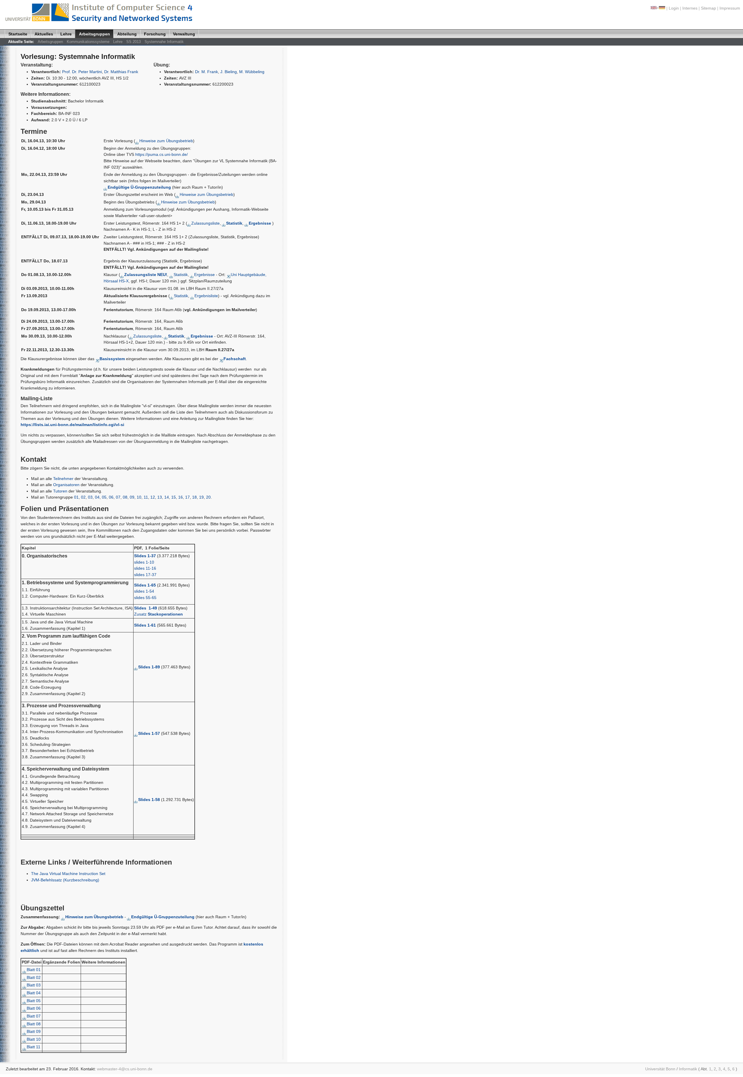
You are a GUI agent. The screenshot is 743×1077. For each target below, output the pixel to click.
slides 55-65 (145, 597)
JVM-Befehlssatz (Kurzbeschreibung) (65, 880)
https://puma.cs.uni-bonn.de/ (161, 154)
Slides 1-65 (145, 585)
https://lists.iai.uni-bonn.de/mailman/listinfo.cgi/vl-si (72, 424)
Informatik (688, 1069)
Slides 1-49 (145, 608)
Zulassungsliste (205, 223)
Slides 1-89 (149, 667)
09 (132, 497)
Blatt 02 (34, 977)
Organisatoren (66, 484)
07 (118, 497)
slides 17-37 (145, 574)
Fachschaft (234, 358)
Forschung (155, 34)
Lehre (66, 34)
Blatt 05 (34, 1000)
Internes (689, 8)
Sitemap (708, 8)
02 (83, 497)
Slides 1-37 (145, 555)
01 (76, 497)
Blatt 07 (34, 1016)
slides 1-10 (144, 562)
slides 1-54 (144, 591)
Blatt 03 (34, 985)
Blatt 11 (33, 1046)
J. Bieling (228, 71)
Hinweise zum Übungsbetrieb (166, 140)
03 (90, 497)
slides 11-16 (145, 568)
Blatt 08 (34, 1024)
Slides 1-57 (149, 733)
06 (111, 497)
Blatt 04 (34, 993)
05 (104, 497)
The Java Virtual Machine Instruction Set (68, 873)
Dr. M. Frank (206, 71)
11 (146, 497)
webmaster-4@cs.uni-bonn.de (124, 1069)
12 (152, 497)
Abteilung (127, 34)
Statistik (181, 274)
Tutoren (60, 491)
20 (208, 497)
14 (166, 497)
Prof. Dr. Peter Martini (82, 71)
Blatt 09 (34, 1031)
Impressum (729, 8)
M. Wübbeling (251, 71)
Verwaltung (184, 34)
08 (125, 497)
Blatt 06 (34, 1008)
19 (201, 497)
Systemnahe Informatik (164, 41)
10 (139, 497)
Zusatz (158, 614)
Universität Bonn (660, 1069)
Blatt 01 (34, 969)
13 (159, 497)
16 (180, 497)
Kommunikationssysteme (88, 41)
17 (187, 497)
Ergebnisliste (206, 295)
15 (173, 497)
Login (674, 8)
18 (194, 497)
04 (97, 497)
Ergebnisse (204, 274)
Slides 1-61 (145, 625)
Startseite (17, 34)
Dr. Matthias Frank (121, 71)
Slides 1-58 (149, 799)
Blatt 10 (34, 1039)
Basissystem (112, 358)
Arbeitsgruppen (94, 34)
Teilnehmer (63, 478)
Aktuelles (44, 34)
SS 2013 (133, 41)
